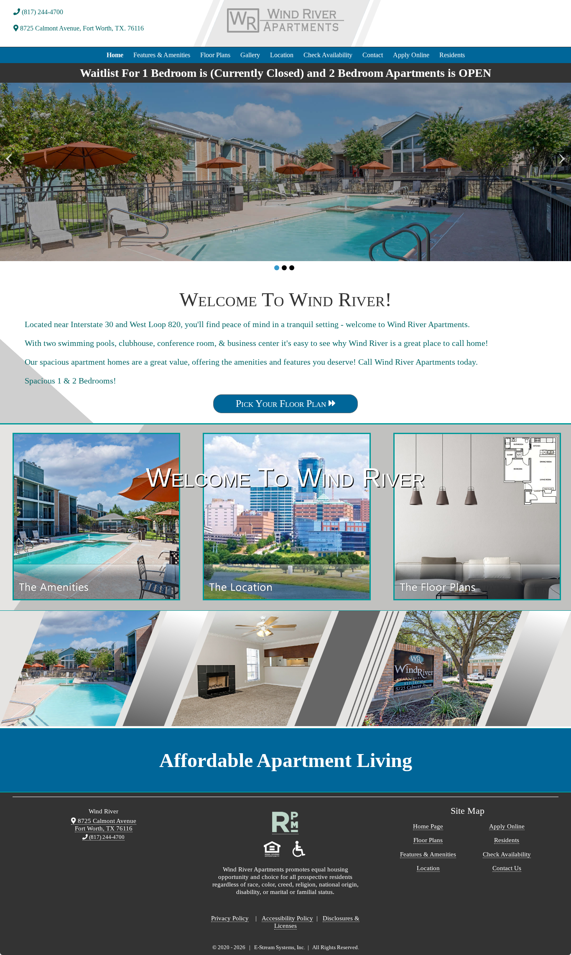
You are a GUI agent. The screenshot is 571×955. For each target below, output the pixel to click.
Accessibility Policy (287, 918)
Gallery (250, 54)
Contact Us (506, 867)
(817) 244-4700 (41, 11)
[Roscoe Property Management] (285, 830)
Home (115, 54)
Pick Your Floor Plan (282, 403)
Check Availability (327, 54)
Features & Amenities (161, 54)
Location (281, 54)
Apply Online (411, 54)
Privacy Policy (230, 918)
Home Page (428, 826)
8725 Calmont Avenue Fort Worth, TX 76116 (105, 824)
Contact (372, 54)
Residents (452, 54)
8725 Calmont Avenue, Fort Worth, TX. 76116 (81, 28)
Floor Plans (215, 54)
